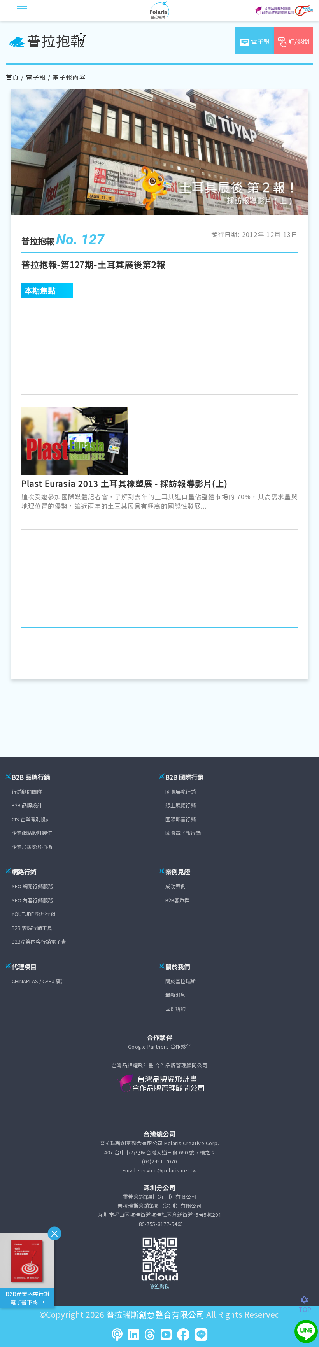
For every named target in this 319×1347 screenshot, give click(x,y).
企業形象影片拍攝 (32, 847)
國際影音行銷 (180, 819)
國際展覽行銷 (180, 791)
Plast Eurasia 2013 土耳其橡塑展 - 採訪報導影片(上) (124, 483)
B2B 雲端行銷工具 (32, 927)
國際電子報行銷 (183, 833)
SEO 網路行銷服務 (32, 886)
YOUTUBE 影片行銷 (33, 913)
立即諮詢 (175, 1008)
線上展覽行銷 (180, 805)
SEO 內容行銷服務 (32, 900)
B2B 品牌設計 (27, 805)
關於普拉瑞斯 (180, 981)
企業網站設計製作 (32, 833)
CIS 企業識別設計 (31, 819)
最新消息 (175, 994)
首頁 (12, 77)
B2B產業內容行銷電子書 (39, 941)
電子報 (36, 77)
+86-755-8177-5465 (159, 1224)
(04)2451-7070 (159, 1161)
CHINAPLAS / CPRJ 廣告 (39, 981)
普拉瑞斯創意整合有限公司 (155, 1314)
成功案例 (175, 886)
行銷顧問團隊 (27, 791)
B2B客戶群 (177, 900)
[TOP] (308, 1300)
